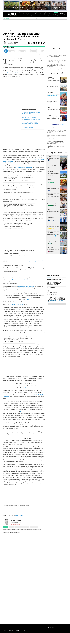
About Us (5, 626)
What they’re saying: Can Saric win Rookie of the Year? (31, 112)
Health (36, 14)
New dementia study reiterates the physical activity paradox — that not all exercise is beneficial (56, 142)
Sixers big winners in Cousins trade (31, 119)
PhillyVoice (12, 14)
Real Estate (50, 171)
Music (49, 100)
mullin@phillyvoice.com (17, 524)
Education (50, 77)
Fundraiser (50, 194)
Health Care (50, 247)
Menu (5, 14)
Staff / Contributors (50, 626)
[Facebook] (29, 43)
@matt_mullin (19, 515)
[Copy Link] (44, 43)
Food (49, 107)
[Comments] (39, 43)
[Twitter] (31, 43)
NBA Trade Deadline (14, 529)
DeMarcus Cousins (31, 529)
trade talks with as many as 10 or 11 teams (19, 280)
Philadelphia (18, 527)
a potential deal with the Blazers (24, 167)
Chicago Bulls (23, 529)
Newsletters (46, 18)
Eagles (13, 18)
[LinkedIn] (34, 43)
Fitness (49, 156)
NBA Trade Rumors (25, 527)
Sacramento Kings (34, 527)
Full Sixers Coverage (28, 127)
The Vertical (28, 388)
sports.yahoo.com (25, 411)
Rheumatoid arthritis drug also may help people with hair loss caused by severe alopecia (56, 131)
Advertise (16, 626)
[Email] (41, 43)
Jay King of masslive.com (16, 304)
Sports (62, 13)
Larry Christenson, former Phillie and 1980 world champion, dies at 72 (55, 58)
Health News (50, 92)
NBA (10, 46)
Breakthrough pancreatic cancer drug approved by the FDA (55, 128)
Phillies (29, 18)
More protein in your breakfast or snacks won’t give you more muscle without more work (56, 146)
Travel (49, 179)
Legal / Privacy (40, 626)
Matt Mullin (14, 42)
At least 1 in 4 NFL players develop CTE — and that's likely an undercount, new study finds (56, 135)
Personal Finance (52, 202)
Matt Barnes (38, 529)
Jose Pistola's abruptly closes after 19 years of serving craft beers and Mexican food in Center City (56, 65)
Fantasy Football (37, 18)
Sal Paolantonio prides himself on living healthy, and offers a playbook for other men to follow (57, 139)
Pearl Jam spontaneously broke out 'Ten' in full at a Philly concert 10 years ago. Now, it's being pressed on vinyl (57, 61)
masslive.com (25, 327)
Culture (45, 14)
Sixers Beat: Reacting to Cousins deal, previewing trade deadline (26, 261)
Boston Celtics (6, 529)
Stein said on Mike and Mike (26, 286)
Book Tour (50, 164)
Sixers (23, 18)
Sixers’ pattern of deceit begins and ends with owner (30, 116)
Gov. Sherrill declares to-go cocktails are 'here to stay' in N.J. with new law (56, 56)
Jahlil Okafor (6, 532)
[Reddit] (36, 43)
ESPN (27, 299)
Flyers (18, 18)
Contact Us (28, 626)
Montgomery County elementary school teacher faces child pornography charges (56, 68)
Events (54, 14)
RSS (59, 626)
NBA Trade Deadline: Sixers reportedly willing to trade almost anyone (30, 123)
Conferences (51, 217)
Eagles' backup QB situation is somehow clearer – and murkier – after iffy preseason (56, 53)
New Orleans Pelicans (14, 532)
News (27, 14)
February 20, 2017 (25, 180)
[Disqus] (24, 570)
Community (50, 225)
